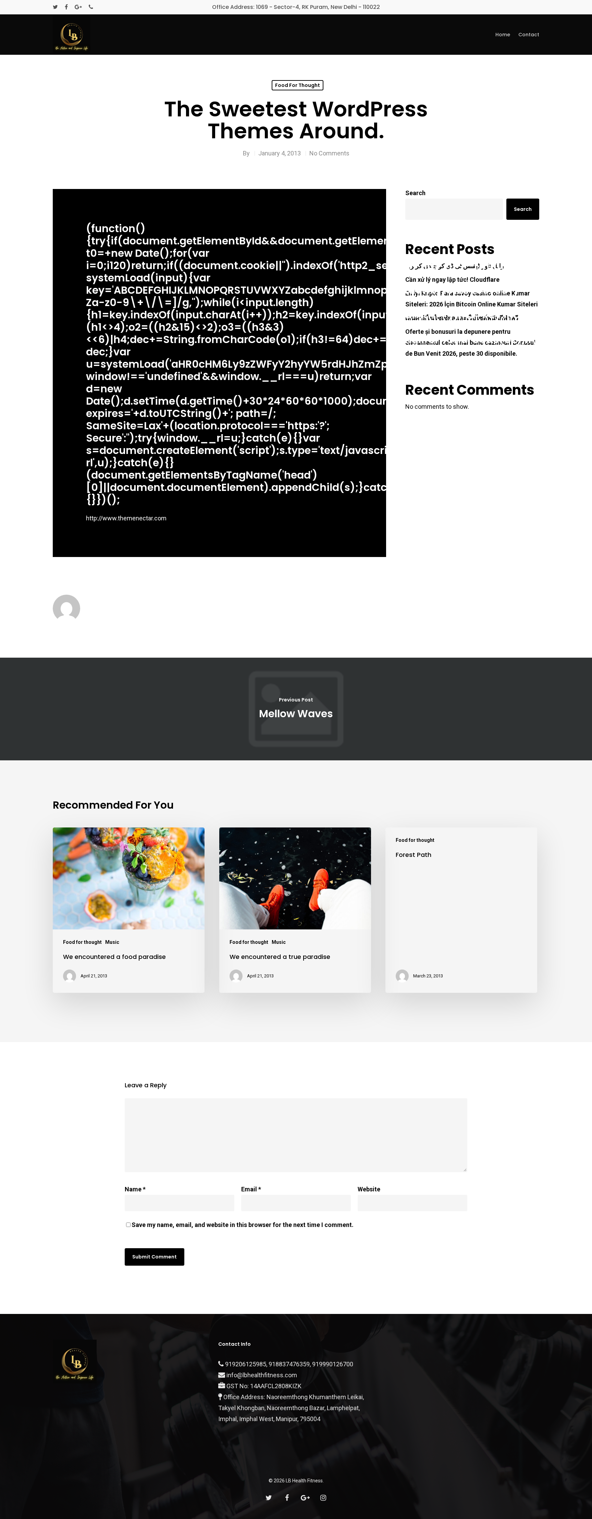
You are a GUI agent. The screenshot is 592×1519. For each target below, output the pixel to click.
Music (112, 942)
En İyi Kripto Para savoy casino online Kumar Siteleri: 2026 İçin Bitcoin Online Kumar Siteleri (471, 299)
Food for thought (297, 85)
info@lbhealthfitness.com (261, 1375)
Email (251, 1189)
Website (369, 1189)
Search (415, 193)
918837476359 (289, 1364)
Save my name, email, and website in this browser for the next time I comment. (243, 1224)
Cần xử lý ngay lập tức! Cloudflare (452, 279)
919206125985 (245, 1364)
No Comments (329, 153)
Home (502, 34)
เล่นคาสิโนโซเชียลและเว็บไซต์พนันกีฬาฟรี (462, 317)
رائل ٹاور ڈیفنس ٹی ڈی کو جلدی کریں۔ (454, 265)
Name (135, 1189)
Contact (528, 34)
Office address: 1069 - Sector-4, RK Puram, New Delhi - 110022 (296, 7)
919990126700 (332, 1364)
